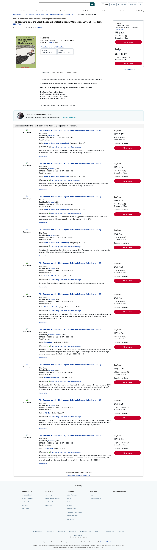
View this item (119, 29)
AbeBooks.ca (98, 532)
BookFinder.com (78, 536)
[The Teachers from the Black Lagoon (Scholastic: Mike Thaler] (27, 130)
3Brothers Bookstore (51, 307)
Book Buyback (49, 502)
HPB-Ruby (47, 413)
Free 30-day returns (128, 69)
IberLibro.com (110, 532)
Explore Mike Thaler (69, 117)
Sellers (122, 11)
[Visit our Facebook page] (114, 494)
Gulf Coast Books (50, 276)
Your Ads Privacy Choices (74, 512)
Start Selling (140, 11)
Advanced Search (19, 11)
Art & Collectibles (85, 11)
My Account (122, 4)
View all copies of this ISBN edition (52, 47)
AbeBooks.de (50, 532)
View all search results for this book (78, 475)
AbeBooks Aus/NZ (85, 532)
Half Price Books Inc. (51, 377)
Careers (69, 502)
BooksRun (48, 342)
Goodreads (39, 27)
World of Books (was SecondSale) (56, 143)
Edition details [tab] (71, 72)
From (47, 51)
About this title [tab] (57, 72)
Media (69, 498)
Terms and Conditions (107, 542)
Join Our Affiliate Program (52, 498)
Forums (69, 505)
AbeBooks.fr (61, 532)
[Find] (92, 4)
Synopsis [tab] (45, 72)
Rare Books (64, 11)
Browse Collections (42, 11)
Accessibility (71, 519)
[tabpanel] (76, 91)
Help (140, 4)
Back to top (78, 486)
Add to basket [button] (128, 42)
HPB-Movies (48, 448)
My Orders (25, 505)
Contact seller (43, 156)
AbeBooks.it (72, 532)
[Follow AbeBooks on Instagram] (114, 501)
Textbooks (105, 11)
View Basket (25, 508)
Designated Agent (72, 515)
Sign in (113, 4)
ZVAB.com (121, 532)
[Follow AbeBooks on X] (114, 498)
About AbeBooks (72, 495)
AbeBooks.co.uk (37, 532)
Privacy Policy (71, 508)
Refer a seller (48, 505)
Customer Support (95, 498)
